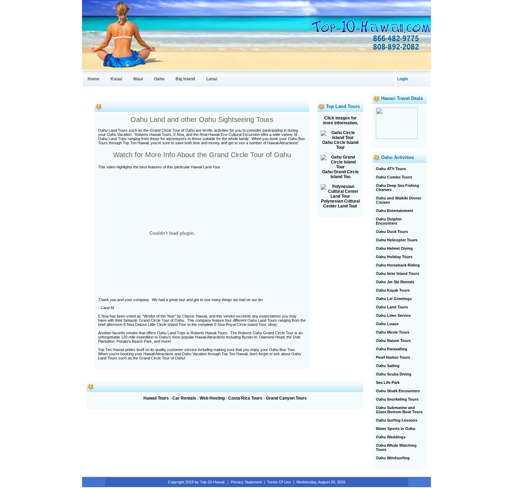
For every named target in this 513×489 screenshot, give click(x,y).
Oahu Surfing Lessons (396, 420)
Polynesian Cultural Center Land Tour (340, 204)
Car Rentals (184, 398)
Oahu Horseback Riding (398, 265)
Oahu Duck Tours (392, 231)
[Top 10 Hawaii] (370, 32)
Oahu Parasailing (391, 349)
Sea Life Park (388, 382)
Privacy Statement (246, 482)
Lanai (211, 78)
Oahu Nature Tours (393, 340)
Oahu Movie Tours (392, 332)
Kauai (116, 78)
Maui (138, 78)
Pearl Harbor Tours (393, 357)
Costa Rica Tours (245, 398)
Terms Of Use (279, 482)
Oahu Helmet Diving (394, 248)
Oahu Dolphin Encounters (389, 221)
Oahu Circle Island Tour (340, 145)
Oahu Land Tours (392, 307)
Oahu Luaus (387, 324)
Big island (185, 78)
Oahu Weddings (391, 437)
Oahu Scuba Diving (393, 374)
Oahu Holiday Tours (394, 257)
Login (402, 78)
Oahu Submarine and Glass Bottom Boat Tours (399, 410)
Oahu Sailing (388, 366)
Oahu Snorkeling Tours (397, 399)
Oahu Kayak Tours (393, 290)
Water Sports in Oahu (395, 428)
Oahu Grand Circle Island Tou (340, 174)
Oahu (159, 78)
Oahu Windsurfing (393, 458)
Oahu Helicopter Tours (396, 240)
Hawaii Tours (156, 398)
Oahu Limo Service (393, 315)
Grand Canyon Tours (286, 398)
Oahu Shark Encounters (398, 391)
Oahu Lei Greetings (394, 299)
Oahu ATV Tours (391, 169)
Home (93, 78)
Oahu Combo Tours (394, 177)
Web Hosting (212, 398)
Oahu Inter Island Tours (397, 273)
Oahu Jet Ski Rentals (395, 282)
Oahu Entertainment (394, 211)
